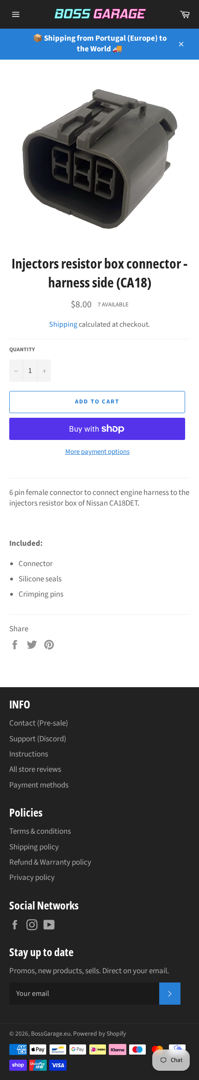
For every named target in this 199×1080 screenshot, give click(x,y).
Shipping (63, 324)
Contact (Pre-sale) (38, 723)
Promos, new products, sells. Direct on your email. (89, 971)
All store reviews (35, 769)
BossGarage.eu (50, 1033)
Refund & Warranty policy (50, 862)
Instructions (28, 754)
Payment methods (38, 785)
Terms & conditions (40, 831)
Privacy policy (32, 877)
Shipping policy (34, 847)
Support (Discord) (37, 738)
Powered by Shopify (99, 1033)
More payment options (97, 452)
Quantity (22, 350)
